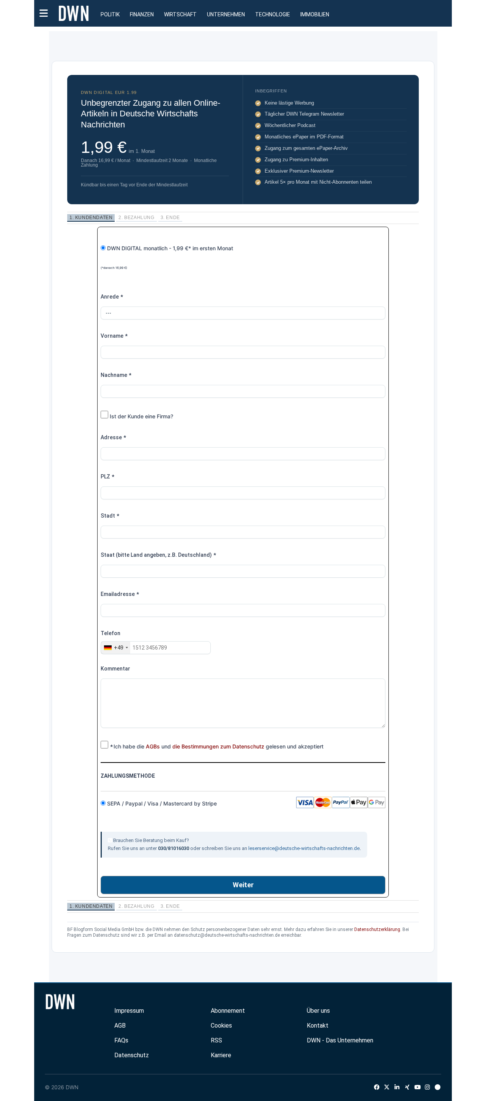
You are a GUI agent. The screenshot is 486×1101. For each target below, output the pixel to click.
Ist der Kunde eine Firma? (140, 416)
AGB (120, 1025)
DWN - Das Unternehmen (340, 1040)
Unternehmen (226, 14)
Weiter (243, 885)
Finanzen (142, 14)
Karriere (221, 1055)
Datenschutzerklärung (377, 929)
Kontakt (317, 1025)
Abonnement (228, 1010)
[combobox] (115, 648)
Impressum (129, 1010)
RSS (216, 1040)
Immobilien (314, 14)
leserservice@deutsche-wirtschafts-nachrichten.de (304, 848)
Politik (110, 14)
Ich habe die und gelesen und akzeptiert (216, 746)
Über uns (318, 1010)
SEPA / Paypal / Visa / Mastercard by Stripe (163, 803)
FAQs (121, 1040)
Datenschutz (131, 1055)
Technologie (272, 14)
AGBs (153, 746)
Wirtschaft (180, 14)
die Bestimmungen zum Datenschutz (218, 746)
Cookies (221, 1025)
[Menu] (43, 12)
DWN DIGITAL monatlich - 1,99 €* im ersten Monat (167, 257)
